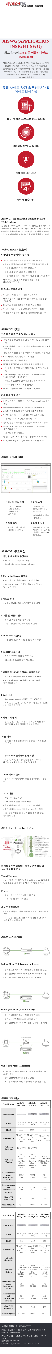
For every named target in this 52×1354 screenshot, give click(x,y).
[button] (48, 4)
